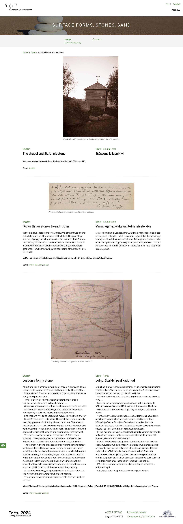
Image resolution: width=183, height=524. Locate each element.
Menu (176, 10)
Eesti (168, 4)
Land (33, 52)
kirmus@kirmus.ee (136, 512)
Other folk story (73, 42)
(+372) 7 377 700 (113, 512)
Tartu (106, 376)
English (176, 4)
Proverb (97, 39)
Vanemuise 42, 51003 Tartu (141, 516)
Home (26, 52)
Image (68, 39)
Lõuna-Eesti (109, 149)
